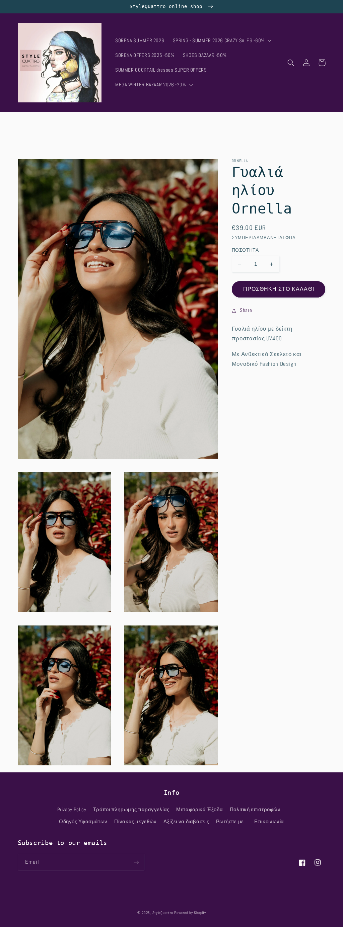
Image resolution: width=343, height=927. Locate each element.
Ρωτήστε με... (232, 822)
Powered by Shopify (190, 913)
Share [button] (246, 310)
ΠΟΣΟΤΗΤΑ (245, 250)
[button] (221, 40)
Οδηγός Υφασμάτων (83, 822)
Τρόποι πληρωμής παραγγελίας (131, 810)
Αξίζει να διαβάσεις (186, 822)
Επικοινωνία (269, 822)
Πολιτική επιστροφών (255, 810)
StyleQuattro (162, 913)
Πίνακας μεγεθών (135, 822)
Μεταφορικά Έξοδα (199, 810)
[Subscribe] (136, 862)
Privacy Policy (71, 810)
